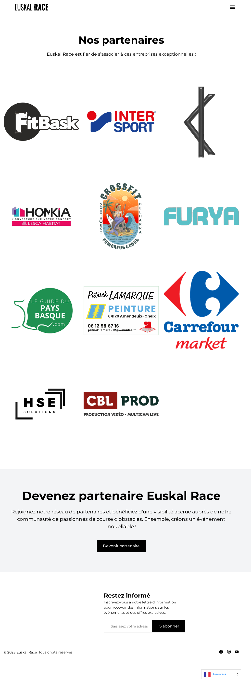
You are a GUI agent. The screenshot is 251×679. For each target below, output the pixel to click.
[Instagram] (229, 652)
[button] (232, 7)
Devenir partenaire (121, 546)
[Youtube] (237, 652)
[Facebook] (221, 652)
